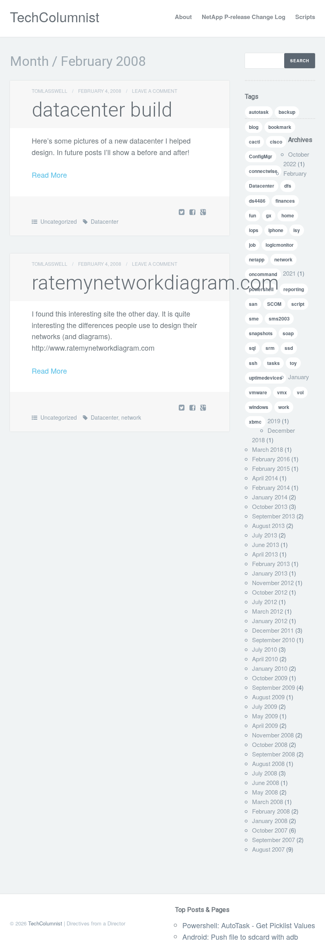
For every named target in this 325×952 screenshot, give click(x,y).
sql (252, 347)
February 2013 (271, 563)
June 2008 (265, 782)
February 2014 (271, 487)
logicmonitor (280, 244)
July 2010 (264, 649)
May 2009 (265, 716)
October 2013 (269, 506)
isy (296, 230)
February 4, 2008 (99, 90)
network (131, 417)
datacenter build (102, 109)
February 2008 (271, 811)
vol (300, 392)
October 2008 (269, 744)
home (287, 215)
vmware (258, 392)
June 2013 (265, 544)
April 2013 (265, 554)
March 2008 (267, 801)
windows (258, 407)
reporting (293, 289)
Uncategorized (58, 221)
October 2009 (269, 678)
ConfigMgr (260, 156)
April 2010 (265, 658)
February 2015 (271, 468)
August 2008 (268, 763)
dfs (287, 185)
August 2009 (268, 697)
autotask (259, 111)
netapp (256, 259)
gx (268, 215)
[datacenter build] (193, 211)
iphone (275, 230)
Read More (49, 174)
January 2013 (269, 573)
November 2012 (273, 582)
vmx (282, 392)
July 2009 (264, 706)
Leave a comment (154, 90)
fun (252, 215)
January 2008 (269, 820)
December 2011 (273, 630)
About (183, 16)
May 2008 (265, 792)
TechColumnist (54, 16)
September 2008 (273, 754)
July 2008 (264, 773)
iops (253, 230)
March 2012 (267, 611)
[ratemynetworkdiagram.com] (193, 407)
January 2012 (269, 620)
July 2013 (264, 535)
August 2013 (268, 525)
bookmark (279, 127)
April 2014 (265, 478)
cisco (276, 141)
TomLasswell (49, 90)
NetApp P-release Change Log (243, 16)
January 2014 (269, 497)
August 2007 (268, 849)
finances (285, 200)
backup (287, 111)
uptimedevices (265, 377)
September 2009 (273, 687)
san (253, 303)
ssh (253, 363)
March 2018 (267, 449)
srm (270, 347)
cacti (254, 141)
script (297, 303)
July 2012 (264, 601)
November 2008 (273, 735)
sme (254, 318)
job (252, 244)
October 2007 (269, 830)
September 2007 (273, 839)
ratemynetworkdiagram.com (155, 282)
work (283, 407)
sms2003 (279, 318)
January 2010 (269, 668)
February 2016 (271, 459)
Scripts (305, 16)
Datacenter (105, 221)
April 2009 (265, 725)
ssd (289, 347)
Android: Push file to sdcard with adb (240, 936)
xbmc (255, 421)
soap (288, 333)
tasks (273, 363)
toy (293, 363)
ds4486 (257, 200)
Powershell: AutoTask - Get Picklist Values (248, 925)
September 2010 (273, 639)
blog (253, 127)
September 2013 (273, 516)
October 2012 (269, 592)
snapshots (261, 333)
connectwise (263, 171)
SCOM (274, 303)
